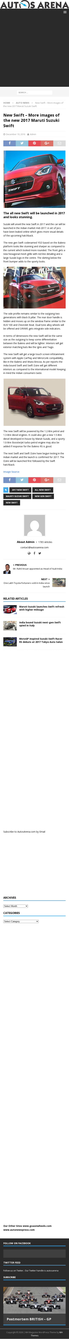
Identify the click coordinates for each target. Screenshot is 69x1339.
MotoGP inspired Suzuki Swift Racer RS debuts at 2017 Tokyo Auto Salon (41, 640)
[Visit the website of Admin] (29, 553)
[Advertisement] (34, 52)
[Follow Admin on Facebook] (33, 553)
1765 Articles (45, 542)
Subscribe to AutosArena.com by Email (24, 831)
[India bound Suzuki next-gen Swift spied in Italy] (10, 625)
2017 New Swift (20, 489)
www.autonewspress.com (19, 1229)
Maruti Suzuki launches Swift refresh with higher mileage (41, 608)
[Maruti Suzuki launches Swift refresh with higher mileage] (10, 609)
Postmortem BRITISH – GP (29, 1319)
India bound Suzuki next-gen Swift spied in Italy (40, 624)
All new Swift (43, 489)
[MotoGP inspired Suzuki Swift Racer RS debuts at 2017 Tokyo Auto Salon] (10, 641)
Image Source (11, 471)
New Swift (12, 502)
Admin (33, 134)
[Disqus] (34, 696)
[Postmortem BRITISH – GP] (34, 1300)
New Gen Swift (43, 496)
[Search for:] (35, 92)
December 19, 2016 (15, 134)
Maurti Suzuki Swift (17, 496)
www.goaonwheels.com (37, 1225)
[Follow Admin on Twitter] (38, 553)
